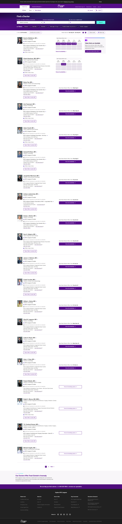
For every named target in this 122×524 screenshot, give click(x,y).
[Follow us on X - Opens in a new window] (61, 514)
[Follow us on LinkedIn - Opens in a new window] (70, 514)
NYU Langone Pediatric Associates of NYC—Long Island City (37, 201)
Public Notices (68, 521)
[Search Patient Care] (88, 10)
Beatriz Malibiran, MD (30, 38)
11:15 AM (58, 43)
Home (30, 10)
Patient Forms (88, 6)
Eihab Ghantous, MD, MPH (31, 58)
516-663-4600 (26, 50)
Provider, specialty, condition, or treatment (26, 19)
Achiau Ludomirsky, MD (30, 194)
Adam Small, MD (28, 128)
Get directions (39, 48)
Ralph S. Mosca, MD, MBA (31, 399)
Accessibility (85, 521)
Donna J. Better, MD (29, 216)
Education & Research (36, 6)
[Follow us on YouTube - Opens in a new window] (67, 514)
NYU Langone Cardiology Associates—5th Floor (34, 135)
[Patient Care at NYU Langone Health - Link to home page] (61, 6)
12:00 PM (69, 43)
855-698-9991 (99, 521)
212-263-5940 (26, 70)
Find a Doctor (38, 10)
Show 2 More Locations (29, 209)
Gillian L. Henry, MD (29, 301)
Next (52, 466)
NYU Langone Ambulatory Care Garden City (34, 45)
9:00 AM (74, 43)
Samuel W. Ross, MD (29, 152)
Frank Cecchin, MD (29, 279)
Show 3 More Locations (30, 145)
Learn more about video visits (92, 51)
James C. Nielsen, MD (30, 258)
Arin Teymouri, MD (29, 104)
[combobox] (30, 22)
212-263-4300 (26, 140)
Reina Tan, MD (27, 82)
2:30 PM (63, 43)
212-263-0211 (26, 206)
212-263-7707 (26, 438)
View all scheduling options (70, 386)
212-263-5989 (26, 412)
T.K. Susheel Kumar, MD (30, 424)
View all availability (61, 51)
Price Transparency (52, 521)
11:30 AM (64, 64)
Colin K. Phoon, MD (29, 337)
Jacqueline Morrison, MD (31, 176)
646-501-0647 (26, 246)
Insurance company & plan (48, 19)
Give (99, 6)
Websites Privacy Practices (77, 521)
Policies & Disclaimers (61, 521)
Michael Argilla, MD (29, 448)
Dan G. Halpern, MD (29, 234)
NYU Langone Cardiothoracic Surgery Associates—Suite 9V (37, 433)
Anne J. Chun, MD (28, 359)
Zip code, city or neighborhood (75, 19)
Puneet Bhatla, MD (29, 381)
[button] (100, 1)
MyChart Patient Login (79, 6)
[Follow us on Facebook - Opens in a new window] (58, 514)
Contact (94, 6)
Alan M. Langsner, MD (30, 319)
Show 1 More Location (29, 75)
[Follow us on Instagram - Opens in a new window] (64, 514)
